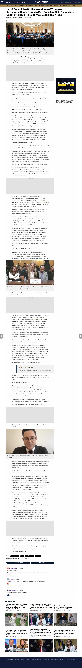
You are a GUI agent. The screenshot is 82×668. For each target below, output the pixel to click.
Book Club (64, 5)
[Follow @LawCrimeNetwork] (20, 3)
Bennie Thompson (14, 555)
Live (7, 5)
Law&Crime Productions (43, 5)
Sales (69, 5)
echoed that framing (42, 202)
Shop (60, 5)
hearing (22, 555)
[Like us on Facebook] (9, 3)
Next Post (80, 336)
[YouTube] (7, 3)
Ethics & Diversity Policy (56, 659)
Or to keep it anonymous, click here (66, 102)
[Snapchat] (22, 3)
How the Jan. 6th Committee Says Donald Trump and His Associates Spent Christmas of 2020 (63, 607)
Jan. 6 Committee (29, 555)
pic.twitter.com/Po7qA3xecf (26, 367)
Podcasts (56, 5)
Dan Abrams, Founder (71, 659)
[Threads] (17, 3)
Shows (35, 5)
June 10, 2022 (47, 370)
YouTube (77, 2)
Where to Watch (14, 5)
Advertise (22, 659)
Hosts (51, 5)
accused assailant (39, 319)
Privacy (33, 659)
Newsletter (28, 659)
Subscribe (74, 5)
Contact (63, 659)
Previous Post (1, 336)
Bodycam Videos (29, 5)
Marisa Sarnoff (33, 610)
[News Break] (25, 3)
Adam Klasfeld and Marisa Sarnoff (14, 17)
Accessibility (38, 659)
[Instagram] (15, 3)
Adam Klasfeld (9, 610)
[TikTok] (12, 3)
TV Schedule (21, 5)
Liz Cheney (37, 555)
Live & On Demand (66, 2)
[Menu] (2, 2)
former (26, 478)
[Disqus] (30, 582)
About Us (17, 659)
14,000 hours (25, 351)
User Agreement (46, 659)
